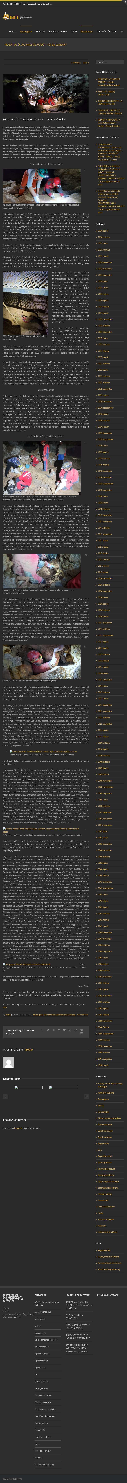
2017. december (105, 515)
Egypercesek (103, 1143)
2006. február (103, 875)
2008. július (103, 799)
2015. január (103, 667)
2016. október (104, 585)
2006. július (103, 863)
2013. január (103, 698)
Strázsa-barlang (105, 1194)
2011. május (103, 736)
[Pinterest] (53, 1030)
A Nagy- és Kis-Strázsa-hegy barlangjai (110, 1085)
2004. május (103, 964)
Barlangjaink (26, 31)
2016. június (103, 597)
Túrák (74, 31)
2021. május (103, 395)
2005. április (103, 907)
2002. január (103, 989)
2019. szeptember (105, 439)
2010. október (104, 743)
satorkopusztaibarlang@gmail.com (38, 4)
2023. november (105, 319)
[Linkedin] (70, 1030)
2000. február (103, 1027)
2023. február (103, 351)
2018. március (104, 509)
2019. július (103, 445)
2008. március (104, 806)
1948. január (103, 1065)
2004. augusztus (105, 951)
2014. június (103, 673)
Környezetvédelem (106, 1175)
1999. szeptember (105, 1033)
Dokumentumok (105, 1124)
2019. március (104, 458)
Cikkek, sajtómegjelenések (109, 1118)
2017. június (103, 540)
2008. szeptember (105, 787)
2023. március (104, 344)
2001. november (105, 995)
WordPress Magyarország (109, 1269)
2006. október (104, 856)
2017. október (104, 528)
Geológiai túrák (105, 1162)
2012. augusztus (105, 711)
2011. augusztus (105, 724)
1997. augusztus (105, 1059)
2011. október (104, 717)
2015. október (104, 629)
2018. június (103, 502)
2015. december (105, 622)
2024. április (103, 300)
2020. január (103, 427)
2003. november (105, 976)
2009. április (103, 768)
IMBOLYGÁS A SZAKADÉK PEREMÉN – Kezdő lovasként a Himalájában (109, 82)
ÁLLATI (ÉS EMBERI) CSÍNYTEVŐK (74, 1317)
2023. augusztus (105, 332)
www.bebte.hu (14, 1317)
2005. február (103, 920)
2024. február (103, 306)
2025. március (104, 250)
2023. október (104, 325)
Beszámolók (87, 31)
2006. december (105, 844)
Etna (100, 1150)
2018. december (105, 471)
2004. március (104, 970)
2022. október (104, 363)
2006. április (103, 869)
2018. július (103, 496)
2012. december (105, 705)
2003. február (103, 983)
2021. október (104, 382)
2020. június (103, 414)
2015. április (103, 648)
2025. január (103, 256)
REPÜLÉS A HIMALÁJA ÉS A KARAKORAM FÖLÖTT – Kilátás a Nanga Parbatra (109, 123)
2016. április (103, 604)
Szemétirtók (103, 1200)
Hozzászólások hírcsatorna (110, 1263)
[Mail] (81, 1033)
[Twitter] (48, 1030)
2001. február (103, 1014)
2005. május (103, 901)
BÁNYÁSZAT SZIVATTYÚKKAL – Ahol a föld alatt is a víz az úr (109, 156)
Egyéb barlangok (105, 1131)
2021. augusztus (105, 389)
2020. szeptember (105, 408)
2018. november (105, 477)
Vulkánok (40, 31)
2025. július (103, 243)
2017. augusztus (105, 534)
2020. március (104, 420)
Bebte (8, 1015)
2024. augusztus (105, 275)
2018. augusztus (105, 490)
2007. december (105, 812)
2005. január (103, 926)
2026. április (103, 231)
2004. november (105, 939)
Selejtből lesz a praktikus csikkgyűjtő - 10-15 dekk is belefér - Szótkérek (109, 169)
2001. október (104, 1002)
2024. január (103, 313)
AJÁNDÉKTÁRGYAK (106, 31)
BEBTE (12, 31)
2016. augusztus (105, 591)
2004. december (105, 932)
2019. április (103, 452)
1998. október (104, 1052)
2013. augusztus (105, 679)
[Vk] (81, 1030)
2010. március (104, 755)
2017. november (105, 521)
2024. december (105, 262)
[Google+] (64, 1030)
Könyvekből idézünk (106, 1169)
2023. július (103, 338)
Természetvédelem (58, 31)
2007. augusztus (105, 825)
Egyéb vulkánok (105, 1137)
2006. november (105, 850)
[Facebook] (42, 1030)
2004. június (103, 957)
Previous (76, 62)
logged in (18, 1128)
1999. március (104, 1040)
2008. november (105, 781)
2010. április (103, 749)
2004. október (104, 945)
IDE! (5, 1007)
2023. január (103, 357)
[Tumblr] (59, 1030)
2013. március (104, 692)
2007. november (105, 818)
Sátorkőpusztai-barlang (65, 1015)
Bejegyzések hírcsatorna (108, 1256)
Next (85, 62)
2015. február (103, 660)
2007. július (103, 831)
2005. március (104, 913)
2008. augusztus (105, 793)
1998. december (105, 1046)
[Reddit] (75, 1030)
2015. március (104, 654)
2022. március (104, 376)
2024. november (105, 268)
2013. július (103, 686)
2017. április (103, 553)
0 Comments (82, 1015)
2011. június (103, 730)
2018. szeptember (105, 483)
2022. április (103, 370)
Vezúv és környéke (106, 1219)
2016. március (104, 610)
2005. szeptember (105, 888)
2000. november (105, 1021)
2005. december (105, 882)
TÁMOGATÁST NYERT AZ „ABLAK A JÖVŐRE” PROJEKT (78, 1337)
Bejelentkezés (104, 1250)
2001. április (103, 1008)
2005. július (103, 894)
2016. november (105, 578)
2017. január (103, 572)
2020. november (105, 401)
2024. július (103, 281)
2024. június (103, 287)
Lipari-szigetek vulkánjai (108, 1181)
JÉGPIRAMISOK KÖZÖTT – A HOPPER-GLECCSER (78, 1327)
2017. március (104, 559)
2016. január (103, 616)
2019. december (105, 433)
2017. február (103, 566)
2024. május (103, 294)
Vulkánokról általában (107, 1232)
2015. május (103, 641)
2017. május (103, 547)
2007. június (103, 837)
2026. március (104, 237)
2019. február (103, 464)
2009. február (103, 774)
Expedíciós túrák (105, 1156)
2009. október (104, 762)
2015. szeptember (105, 635)
